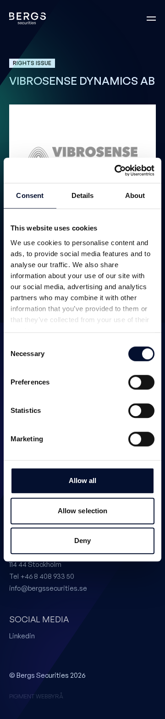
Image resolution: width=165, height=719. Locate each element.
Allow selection (83, 511)
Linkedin (22, 635)
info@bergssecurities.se (48, 588)
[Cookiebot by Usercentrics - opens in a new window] (116, 170)
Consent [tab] (30, 195)
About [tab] (135, 195)
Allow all (83, 480)
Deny (82, 540)
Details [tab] (83, 195)
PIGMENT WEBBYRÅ (36, 696)
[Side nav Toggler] (151, 18)
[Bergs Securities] (27, 18)
